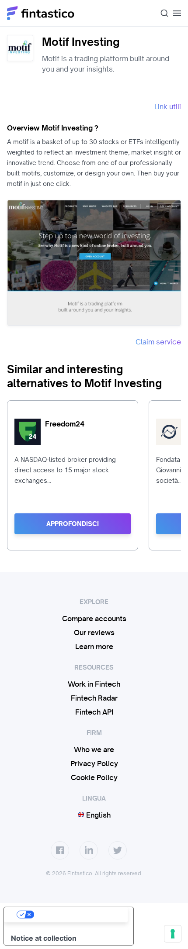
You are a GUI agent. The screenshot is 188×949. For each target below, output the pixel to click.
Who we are (94, 749)
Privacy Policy (94, 763)
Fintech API (94, 712)
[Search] (161, 13)
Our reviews (94, 632)
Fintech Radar (94, 698)
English (97, 815)
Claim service (158, 341)
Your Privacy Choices (77, 914)
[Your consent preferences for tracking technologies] (172, 933)
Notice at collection (44, 938)
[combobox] (161, 13)
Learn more (94, 646)
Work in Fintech (94, 684)
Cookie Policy (94, 777)
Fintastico (41, 13)
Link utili (167, 106)
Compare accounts (94, 618)
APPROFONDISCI (72, 524)
